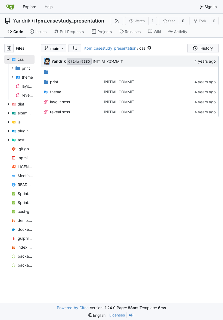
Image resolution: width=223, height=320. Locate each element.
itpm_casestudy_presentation (69, 21)
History (206, 48)
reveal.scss (60, 112)
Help (49, 6)
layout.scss (60, 102)
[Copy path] (149, 48)
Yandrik (21, 21)
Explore (29, 6)
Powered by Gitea (73, 307)
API (132, 315)
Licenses (117, 315)
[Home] (10, 7)
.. (51, 71)
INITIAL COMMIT (108, 61)
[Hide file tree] (9, 48)
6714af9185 (79, 61)
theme (55, 91)
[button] (74, 48)
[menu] (97, 315)
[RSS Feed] (117, 21)
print (54, 81)
